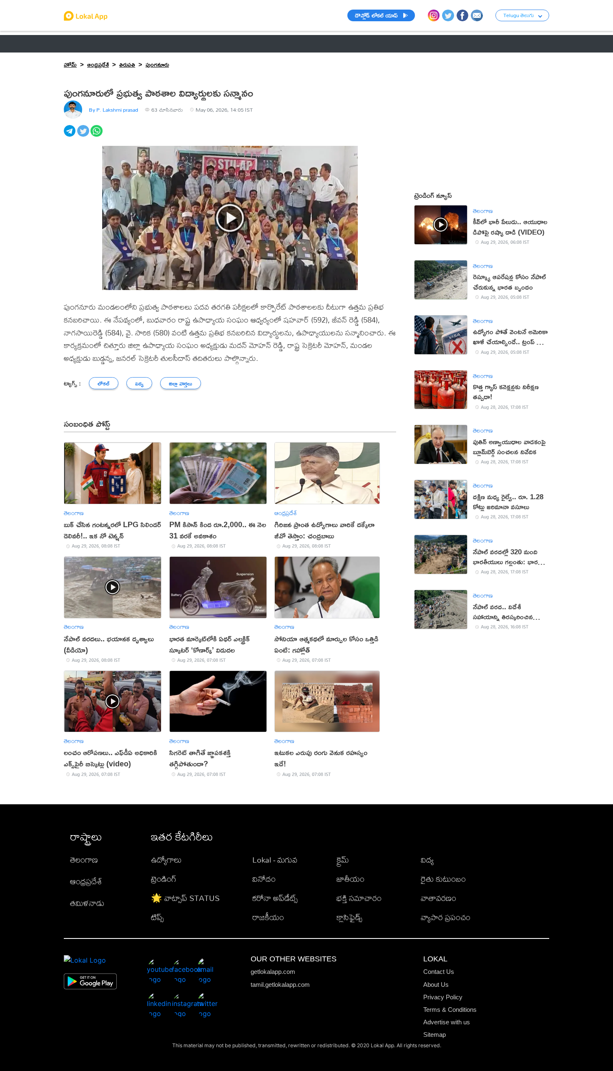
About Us (436, 984)
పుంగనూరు (157, 64)
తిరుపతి (127, 64)
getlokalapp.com (273, 971)
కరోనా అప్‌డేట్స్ (275, 898)
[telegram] (70, 135)
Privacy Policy (442, 997)
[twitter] (83, 135)
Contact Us (438, 971)
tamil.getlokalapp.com (280, 984)
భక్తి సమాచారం (359, 898)
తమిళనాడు (87, 903)
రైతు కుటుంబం (443, 879)
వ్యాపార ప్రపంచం (445, 917)
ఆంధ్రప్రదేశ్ (78, 44)
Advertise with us (446, 1022)
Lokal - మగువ (274, 859)
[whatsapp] (97, 135)
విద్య (427, 859)
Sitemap (434, 1034)
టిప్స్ (157, 917)
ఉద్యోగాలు (166, 859)
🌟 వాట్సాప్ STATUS (185, 898)
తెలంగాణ (119, 44)
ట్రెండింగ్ (163, 879)
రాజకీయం (268, 917)
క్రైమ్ (343, 859)
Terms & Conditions (450, 1009)
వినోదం (264, 879)
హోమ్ (70, 64)
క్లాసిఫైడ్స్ (349, 917)
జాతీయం (350, 879)
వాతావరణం (438, 898)
